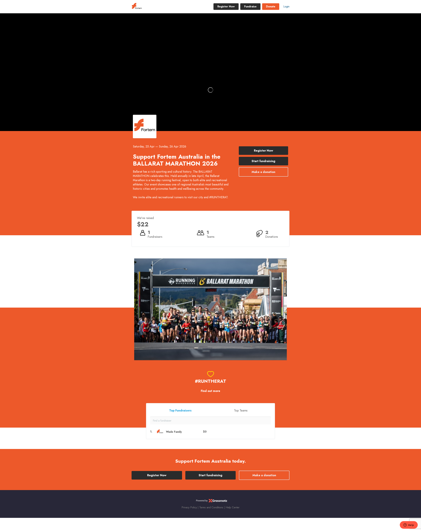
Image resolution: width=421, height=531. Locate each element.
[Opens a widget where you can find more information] (409, 525)
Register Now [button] (226, 6)
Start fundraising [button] (263, 161)
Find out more (210, 391)
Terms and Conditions (211, 507)
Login (286, 6)
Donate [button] (270, 6)
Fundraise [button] (250, 6)
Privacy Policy (189, 507)
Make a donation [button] (263, 172)
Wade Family (174, 431)
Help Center (232, 507)
